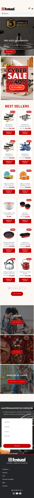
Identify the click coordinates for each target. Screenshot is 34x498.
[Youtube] (17, 493)
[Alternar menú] (32, 9)
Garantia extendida (7, 479)
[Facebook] (20, 493)
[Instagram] (14, 493)
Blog (3, 482)
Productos (5, 469)
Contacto (4, 486)
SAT (3, 476)
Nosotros (4, 472)
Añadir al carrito (9, 132)
